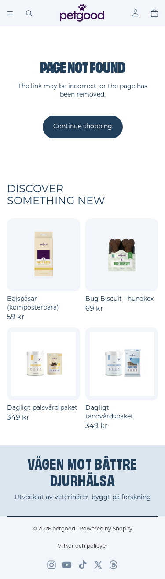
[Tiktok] (82, 565)
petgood (64, 529)
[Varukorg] (154, 13)
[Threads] (113, 565)
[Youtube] (67, 565)
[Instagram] (51, 565)
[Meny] (10, 13)
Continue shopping (82, 126)
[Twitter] (98, 565)
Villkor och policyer (83, 546)
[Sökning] (29, 13)
